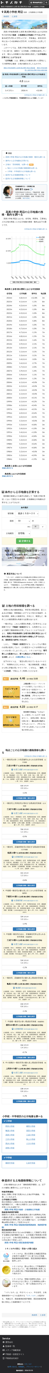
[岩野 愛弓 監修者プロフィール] (31, 189)
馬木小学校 (9, 1144)
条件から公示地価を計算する (17, 161)
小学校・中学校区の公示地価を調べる (21, 171)
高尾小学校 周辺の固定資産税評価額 (19, 1243)
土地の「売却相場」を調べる (17, 164)
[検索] (46, 2)
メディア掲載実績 (13, 1350)
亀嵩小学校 (9, 1131)
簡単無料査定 (37, 2)
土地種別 (10, 533)
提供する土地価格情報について (17, 175)
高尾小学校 (9, 1135)
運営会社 (9, 1342)
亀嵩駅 (25, 988)
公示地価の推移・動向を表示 (25, 798)
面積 (12, 521)
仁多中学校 (30, 1163)
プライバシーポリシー (33, 1366)
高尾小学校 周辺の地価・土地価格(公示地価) (22, 1210)
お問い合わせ (12, 1366)
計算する (25, 541)
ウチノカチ (31, 1296)
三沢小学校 (9, 1139)
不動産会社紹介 (12, 1358)
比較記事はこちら (23, 657)
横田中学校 (9, 1163)
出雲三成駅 (25, 770)
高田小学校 (30, 1131)
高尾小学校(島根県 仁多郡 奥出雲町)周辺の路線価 (19, 68)
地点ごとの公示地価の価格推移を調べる (22, 168)
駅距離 (11, 513)
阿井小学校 (9, 1126)
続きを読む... (27, 198)
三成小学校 (30, 1135)
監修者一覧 (10, 1346)
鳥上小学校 (30, 1139)
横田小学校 (30, 1126)
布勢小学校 (9, 1148)
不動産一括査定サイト (14, 1354)
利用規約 (21, 1366)
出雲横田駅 (25, 857)
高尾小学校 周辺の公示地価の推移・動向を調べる (25, 157)
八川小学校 (30, 1144)
